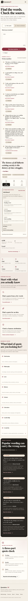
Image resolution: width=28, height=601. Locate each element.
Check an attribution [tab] (21, 25)
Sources (9, 594)
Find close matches (13, 49)
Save (14, 185)
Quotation (5, 587)
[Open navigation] (25, 1)
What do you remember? (7, 30)
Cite (14, 181)
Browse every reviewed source (8, 449)
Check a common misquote (8, 334)
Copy (6, 181)
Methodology (3, 594)
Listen (22, 181)
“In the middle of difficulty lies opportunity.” (11, 482)
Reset (5, 53)
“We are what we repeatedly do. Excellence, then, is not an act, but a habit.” (13, 502)
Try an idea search (6, 318)
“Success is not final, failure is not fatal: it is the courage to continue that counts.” (14, 460)
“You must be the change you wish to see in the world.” (13, 521)
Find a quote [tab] (8, 25)
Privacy (17, 594)
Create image (6, 185)
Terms (21, 594)
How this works (21, 190)
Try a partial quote (6, 302)
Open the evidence (7, 472)
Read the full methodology (9, 576)
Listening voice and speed (14, 234)
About (13, 594)
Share (22, 185)
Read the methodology (13, 251)
